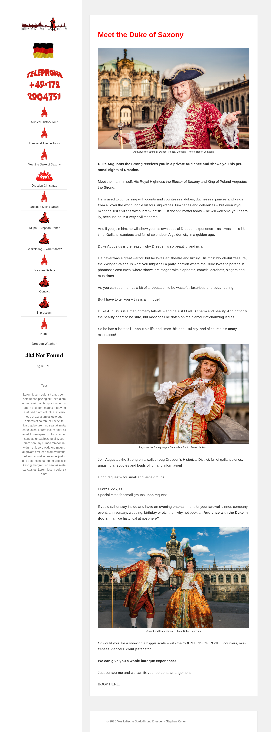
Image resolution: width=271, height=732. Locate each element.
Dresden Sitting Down (44, 206)
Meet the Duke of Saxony (44, 164)
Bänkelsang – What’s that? (44, 249)
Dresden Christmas (44, 185)
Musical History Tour (44, 122)
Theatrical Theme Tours (44, 143)
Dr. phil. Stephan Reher (44, 228)
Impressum (44, 312)
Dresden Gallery (44, 270)
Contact (44, 291)
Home (44, 333)
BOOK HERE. (109, 684)
